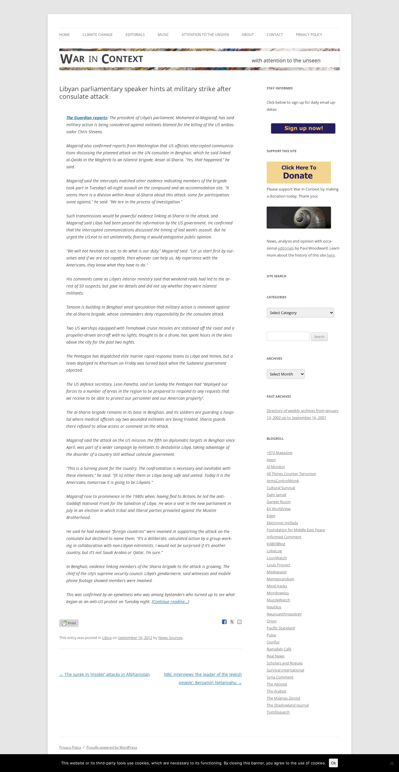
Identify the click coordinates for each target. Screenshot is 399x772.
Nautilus (274, 607)
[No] (392, 763)
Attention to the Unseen (205, 34)
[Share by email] (239, 621)
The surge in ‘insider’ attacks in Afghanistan (104, 674)
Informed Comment (284, 536)
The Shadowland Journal (288, 705)
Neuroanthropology (284, 614)
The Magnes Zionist (283, 698)
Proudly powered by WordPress (111, 747)
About (248, 34)
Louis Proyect (278, 564)
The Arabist (276, 691)
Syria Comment (280, 677)
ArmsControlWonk (283, 480)
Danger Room (279, 501)
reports (86, 117)
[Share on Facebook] (224, 621)
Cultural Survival (281, 487)
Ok (333, 763)
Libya (107, 637)
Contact (275, 34)
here (331, 255)
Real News (275, 656)
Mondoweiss (278, 593)
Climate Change (98, 34)
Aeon (271, 459)
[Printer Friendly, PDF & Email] (69, 622)
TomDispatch (278, 712)
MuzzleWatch (278, 600)
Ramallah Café (279, 649)
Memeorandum (280, 578)
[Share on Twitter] (232, 621)
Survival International (285, 670)
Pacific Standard (281, 628)
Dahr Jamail (276, 494)
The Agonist (277, 684)
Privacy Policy (309, 34)
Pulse (271, 635)
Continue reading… (170, 601)
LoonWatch (277, 557)
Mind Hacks (277, 585)
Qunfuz (273, 642)
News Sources (170, 637)
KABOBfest (276, 543)
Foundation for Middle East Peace (296, 529)
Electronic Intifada (282, 522)
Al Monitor (276, 466)
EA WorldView (279, 508)
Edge (271, 515)
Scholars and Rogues (285, 663)
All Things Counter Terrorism (291, 473)
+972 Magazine (279, 452)
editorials (286, 248)
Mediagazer (277, 571)
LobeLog (274, 550)
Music (163, 34)
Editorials (135, 34)
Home (64, 34)
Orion (272, 621)
